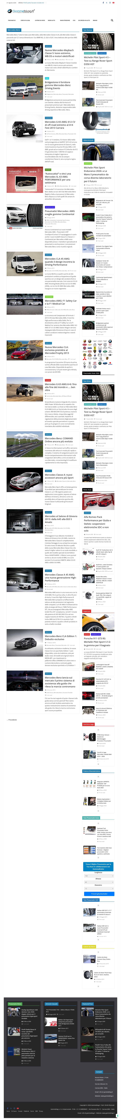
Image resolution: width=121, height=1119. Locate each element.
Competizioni (49, 297)
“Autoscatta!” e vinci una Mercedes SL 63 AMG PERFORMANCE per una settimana (58, 178)
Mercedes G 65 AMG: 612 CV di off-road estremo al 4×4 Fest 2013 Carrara (60, 124)
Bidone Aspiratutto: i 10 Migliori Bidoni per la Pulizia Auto (104, 784)
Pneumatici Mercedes (68, 94)
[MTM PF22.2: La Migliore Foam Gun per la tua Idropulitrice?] (89, 799)
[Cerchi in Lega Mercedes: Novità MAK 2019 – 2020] (89, 737)
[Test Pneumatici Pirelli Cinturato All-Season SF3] (88, 479)
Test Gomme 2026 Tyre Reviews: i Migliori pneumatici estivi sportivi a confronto (104, 831)
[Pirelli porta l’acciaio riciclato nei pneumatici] (88, 237)
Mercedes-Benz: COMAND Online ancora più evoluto (59, 440)
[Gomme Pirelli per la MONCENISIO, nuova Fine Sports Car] (51, 1041)
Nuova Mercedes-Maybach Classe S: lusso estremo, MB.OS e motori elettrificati (59, 53)
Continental (53, 220)
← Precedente (12, 720)
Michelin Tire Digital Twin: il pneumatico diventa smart (104, 248)
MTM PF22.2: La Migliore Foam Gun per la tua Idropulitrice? (104, 799)
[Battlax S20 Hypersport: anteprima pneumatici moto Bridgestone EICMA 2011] (51, 1025)
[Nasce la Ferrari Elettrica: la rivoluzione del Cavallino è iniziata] (88, 713)
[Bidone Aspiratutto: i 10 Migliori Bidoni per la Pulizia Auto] (89, 783)
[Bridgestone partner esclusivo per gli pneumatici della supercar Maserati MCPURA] (88, 328)
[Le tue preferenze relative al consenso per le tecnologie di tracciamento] (117, 1115)
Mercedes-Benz (61, 59)
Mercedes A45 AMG (51, 528)
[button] (17, 20)
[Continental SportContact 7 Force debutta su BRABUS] (88, 282)
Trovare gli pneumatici (99, 894)
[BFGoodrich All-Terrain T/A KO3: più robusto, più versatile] (88, 205)
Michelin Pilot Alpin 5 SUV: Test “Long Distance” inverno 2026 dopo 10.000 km (104, 86)
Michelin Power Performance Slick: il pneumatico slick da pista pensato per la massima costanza (28, 1053)
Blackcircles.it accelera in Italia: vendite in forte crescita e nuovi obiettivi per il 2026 (104, 295)
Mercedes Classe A (62, 481)
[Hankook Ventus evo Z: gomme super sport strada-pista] (88, 313)
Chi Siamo (14, 1111)
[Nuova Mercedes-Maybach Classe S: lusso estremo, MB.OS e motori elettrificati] (88, 582)
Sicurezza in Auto (84, 20)
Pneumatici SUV (102, 53)
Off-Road (64, 396)
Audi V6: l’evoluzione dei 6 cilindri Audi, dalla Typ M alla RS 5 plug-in (104, 552)
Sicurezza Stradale (67, 692)
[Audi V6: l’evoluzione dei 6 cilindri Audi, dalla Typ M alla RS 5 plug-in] (88, 554)
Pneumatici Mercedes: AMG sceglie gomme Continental (60, 212)
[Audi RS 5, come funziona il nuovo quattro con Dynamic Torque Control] (88, 567)
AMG (57, 134)
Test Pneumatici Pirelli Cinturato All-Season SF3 (104, 477)
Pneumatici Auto (50, 207)
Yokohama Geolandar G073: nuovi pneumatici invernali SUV (104, 935)
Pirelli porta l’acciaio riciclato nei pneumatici (103, 235)
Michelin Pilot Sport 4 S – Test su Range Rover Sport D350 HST (98, 61)
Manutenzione (65, 20)
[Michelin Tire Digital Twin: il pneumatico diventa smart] (88, 251)
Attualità (48, 169)
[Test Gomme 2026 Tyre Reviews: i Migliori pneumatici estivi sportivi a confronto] (89, 830)
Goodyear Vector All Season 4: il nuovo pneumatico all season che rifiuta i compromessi (104, 264)
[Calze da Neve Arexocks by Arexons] (89, 975)
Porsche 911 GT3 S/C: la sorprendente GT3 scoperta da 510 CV (103, 681)
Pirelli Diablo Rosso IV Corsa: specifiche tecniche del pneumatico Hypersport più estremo (30, 1034)
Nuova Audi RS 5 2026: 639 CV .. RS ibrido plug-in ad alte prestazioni (104, 696)
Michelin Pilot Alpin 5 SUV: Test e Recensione (104, 464)
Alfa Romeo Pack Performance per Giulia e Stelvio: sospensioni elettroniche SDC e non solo (97, 523)
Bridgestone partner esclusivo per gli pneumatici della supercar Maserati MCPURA (104, 326)
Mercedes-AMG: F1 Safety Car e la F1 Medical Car (61, 302)
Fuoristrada (49, 118)
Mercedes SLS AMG (60, 310)
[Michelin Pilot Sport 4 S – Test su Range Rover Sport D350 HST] (98, 41)
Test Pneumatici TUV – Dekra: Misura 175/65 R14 (60, 1011)
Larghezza (98, 872)
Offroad (69, 396)
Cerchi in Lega (25, 20)
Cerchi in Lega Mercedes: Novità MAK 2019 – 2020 (104, 737)
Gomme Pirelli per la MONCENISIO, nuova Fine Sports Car (66, 1038)
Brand (95, 20)
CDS (74, 20)
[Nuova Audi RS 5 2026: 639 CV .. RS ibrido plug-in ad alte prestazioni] (88, 698)
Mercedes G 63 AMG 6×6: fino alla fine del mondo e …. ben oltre (61, 387)
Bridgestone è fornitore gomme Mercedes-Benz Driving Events (58, 85)
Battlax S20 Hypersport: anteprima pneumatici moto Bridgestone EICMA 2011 (66, 1023)
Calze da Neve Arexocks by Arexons (103, 974)
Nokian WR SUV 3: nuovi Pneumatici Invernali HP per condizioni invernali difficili (103, 914)
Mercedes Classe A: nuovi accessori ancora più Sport (59, 476)
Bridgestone (49, 94)
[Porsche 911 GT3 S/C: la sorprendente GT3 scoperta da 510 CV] (88, 683)
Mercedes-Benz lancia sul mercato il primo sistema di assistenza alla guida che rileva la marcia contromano (60, 682)
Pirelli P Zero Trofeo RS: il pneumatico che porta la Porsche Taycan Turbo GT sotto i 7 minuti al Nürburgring (104, 219)
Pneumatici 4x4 (72, 134)
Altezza (98, 879)
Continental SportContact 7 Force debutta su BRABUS (104, 279)
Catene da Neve (40, 20)
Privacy (41, 1111)
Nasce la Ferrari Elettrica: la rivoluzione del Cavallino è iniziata (104, 710)
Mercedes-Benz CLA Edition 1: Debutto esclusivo (61, 638)
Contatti (20, 1111)
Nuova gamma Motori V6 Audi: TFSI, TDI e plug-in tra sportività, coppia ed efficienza (104, 596)
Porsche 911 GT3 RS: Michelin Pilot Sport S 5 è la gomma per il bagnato (97, 642)
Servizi (32, 1111)
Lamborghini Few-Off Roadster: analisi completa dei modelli (104, 667)
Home (8, 1111)
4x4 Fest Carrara (50, 134)
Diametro (98, 885)
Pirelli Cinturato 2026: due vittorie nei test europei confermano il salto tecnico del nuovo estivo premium (104, 850)
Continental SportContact (62, 220)
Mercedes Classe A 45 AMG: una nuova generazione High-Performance (60, 577)
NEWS (47, 78)
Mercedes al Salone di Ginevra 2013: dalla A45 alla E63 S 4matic (61, 519)
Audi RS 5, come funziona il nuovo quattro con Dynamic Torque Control (104, 567)
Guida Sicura (49, 692)
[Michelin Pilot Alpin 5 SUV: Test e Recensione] (88, 466)
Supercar (48, 380)
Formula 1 (52, 310)
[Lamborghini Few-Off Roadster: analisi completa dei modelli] (88, 669)
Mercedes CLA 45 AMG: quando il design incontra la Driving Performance (60, 261)
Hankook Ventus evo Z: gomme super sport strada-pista (103, 310)
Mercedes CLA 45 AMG (51, 222)
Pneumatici (12, 20)
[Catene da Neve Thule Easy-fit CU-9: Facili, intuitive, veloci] (88, 959)
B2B (36, 1111)
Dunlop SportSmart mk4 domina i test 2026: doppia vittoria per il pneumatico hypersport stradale (30, 1014)
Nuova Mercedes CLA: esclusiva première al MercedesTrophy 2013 (57, 350)
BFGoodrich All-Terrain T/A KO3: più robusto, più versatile (104, 202)
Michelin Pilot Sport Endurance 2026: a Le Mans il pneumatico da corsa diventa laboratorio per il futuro (97, 174)
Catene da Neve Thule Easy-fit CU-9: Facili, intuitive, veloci (103, 959)
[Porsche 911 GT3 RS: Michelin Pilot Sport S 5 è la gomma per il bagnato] (98, 622)
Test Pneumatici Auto (90, 53)
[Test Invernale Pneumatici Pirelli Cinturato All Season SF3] (88, 103)
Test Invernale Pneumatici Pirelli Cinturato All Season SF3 (104, 102)
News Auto (51, 20)
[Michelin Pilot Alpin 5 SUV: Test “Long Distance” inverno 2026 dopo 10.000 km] (88, 89)
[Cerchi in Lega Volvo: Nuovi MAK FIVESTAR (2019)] (89, 752)
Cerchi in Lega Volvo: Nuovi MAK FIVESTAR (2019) (103, 752)
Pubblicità (26, 1111)
